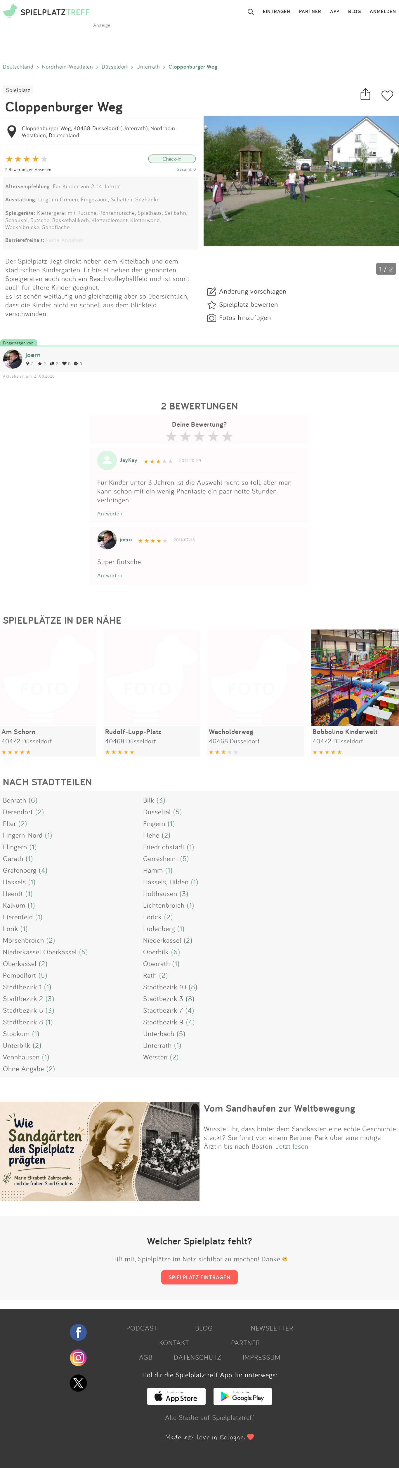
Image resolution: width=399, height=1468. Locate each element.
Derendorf (18, 811)
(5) (177, 811)
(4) (43, 870)
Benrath (14, 800)
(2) (39, 811)
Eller (9, 823)
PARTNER (310, 11)
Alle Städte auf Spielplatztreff (209, 1417)
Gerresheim (160, 858)
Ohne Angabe (23, 1068)
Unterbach (158, 1033)
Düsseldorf (115, 66)
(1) (171, 823)
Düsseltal (157, 811)
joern (33, 354)
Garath (13, 858)
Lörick (152, 916)
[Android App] (243, 1402)
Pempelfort (19, 975)
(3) (161, 800)
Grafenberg (20, 870)
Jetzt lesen (292, 1146)
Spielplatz (18, 89)
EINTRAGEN (276, 11)
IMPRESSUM (261, 1357)
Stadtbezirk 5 (23, 1010)
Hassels (14, 881)
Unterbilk (16, 1045)
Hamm (153, 870)
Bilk (148, 800)
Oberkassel (20, 963)
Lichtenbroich (164, 905)
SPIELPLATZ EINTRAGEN (199, 1277)
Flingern (15, 846)
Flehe (151, 835)
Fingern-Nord (23, 835)
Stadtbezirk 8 (23, 1021)
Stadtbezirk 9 (163, 1021)
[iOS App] (176, 1402)
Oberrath (156, 963)
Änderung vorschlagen (253, 291)
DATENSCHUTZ (197, 1357)
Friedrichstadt (164, 846)
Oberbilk (156, 951)
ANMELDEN (383, 11)
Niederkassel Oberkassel (40, 951)
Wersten (155, 1056)
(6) (33, 800)
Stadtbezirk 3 (163, 998)
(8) (193, 986)
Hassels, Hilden (166, 881)
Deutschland (18, 66)
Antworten (110, 513)
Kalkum (14, 905)
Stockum (16, 1033)
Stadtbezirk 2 (23, 998)
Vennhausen (21, 1056)
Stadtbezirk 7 (163, 1010)
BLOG (354, 11)
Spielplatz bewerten (248, 304)
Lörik (10, 928)
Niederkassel (162, 940)
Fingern (154, 823)
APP (334, 11)
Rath (150, 975)
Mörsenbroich (23, 940)
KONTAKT (174, 1342)
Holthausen (160, 893)
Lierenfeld (18, 916)
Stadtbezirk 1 (22, 986)
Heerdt (13, 893)
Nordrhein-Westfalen (67, 66)
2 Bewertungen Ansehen (28, 169)
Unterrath (148, 66)
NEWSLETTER (272, 1328)
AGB (145, 1357)
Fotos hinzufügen (245, 317)
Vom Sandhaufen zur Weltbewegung (279, 1108)
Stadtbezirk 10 (164, 986)
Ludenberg (159, 928)
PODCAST (141, 1328)
